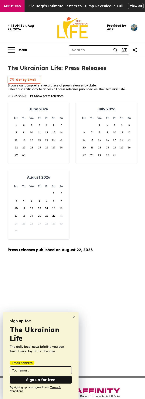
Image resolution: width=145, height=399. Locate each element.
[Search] (115, 50)
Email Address (22, 363)
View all (136, 6)
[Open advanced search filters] (124, 50)
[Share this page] (134, 50)
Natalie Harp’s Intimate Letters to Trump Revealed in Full (72, 6)
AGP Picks (12, 6)
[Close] (74, 317)
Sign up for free (40, 379)
